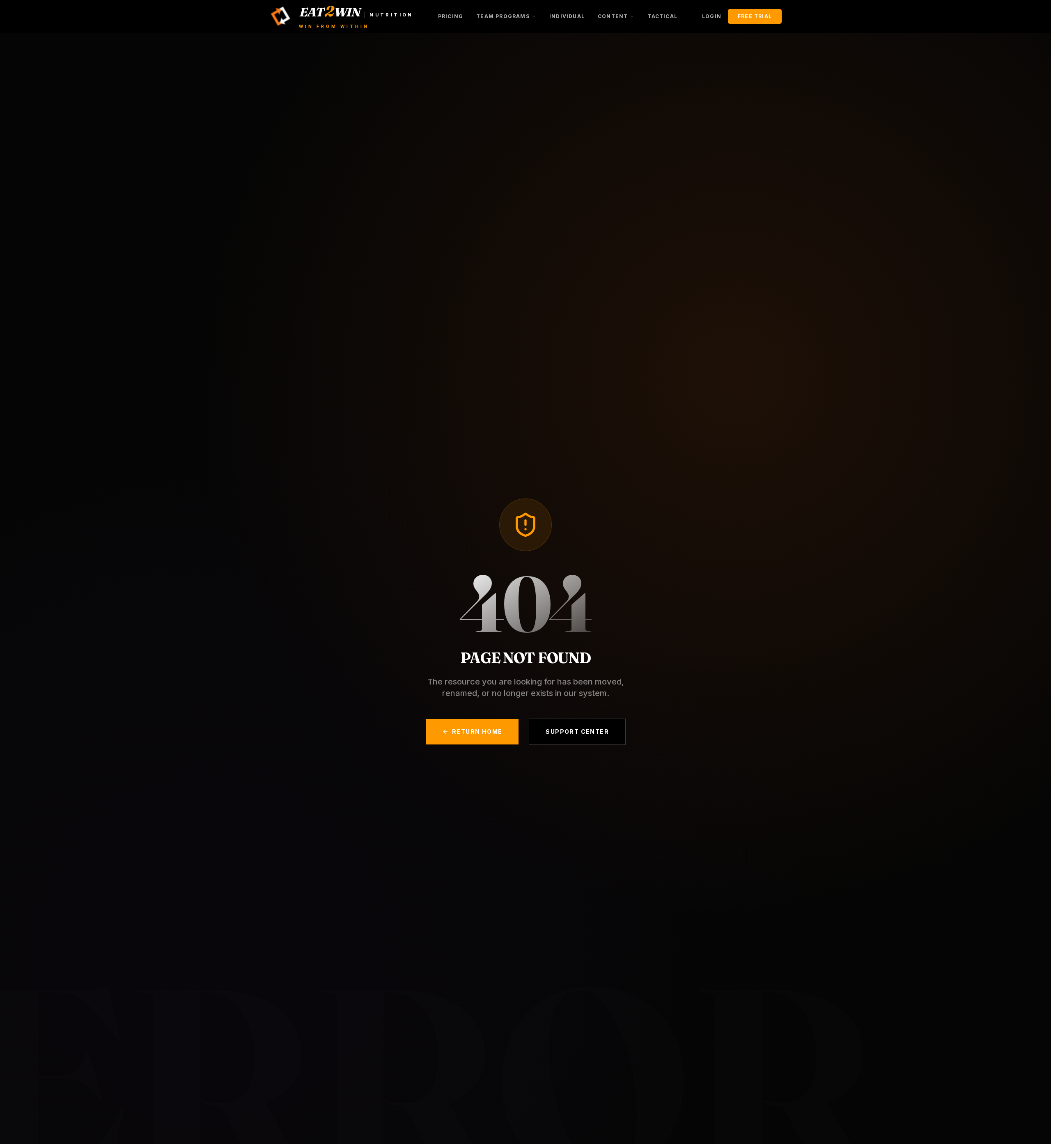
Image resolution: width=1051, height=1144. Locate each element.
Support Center (577, 731)
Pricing (450, 16)
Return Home (477, 731)
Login (711, 16)
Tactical (662, 16)
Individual (567, 16)
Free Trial (755, 16)
